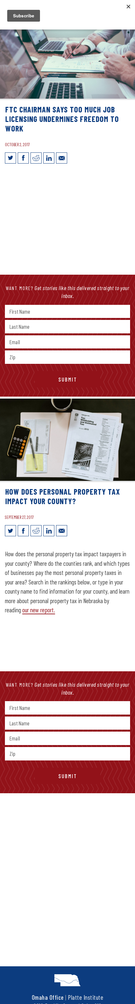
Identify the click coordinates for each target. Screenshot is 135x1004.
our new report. (38, 610)
